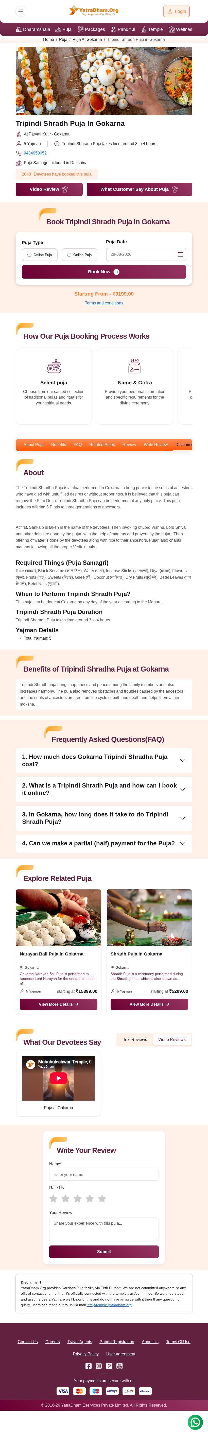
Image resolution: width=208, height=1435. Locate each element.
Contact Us (28, 1342)
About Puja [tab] (34, 444)
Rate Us (56, 1188)
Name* (55, 1164)
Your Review (60, 1212)
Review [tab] (129, 444)
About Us (150, 1342)
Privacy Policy (86, 1354)
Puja (67, 29)
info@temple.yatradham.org (109, 1305)
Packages (95, 29)
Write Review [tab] (156, 444)
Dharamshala (36, 29)
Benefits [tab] (58, 444)
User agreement (120, 1354)
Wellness (185, 29)
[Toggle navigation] (21, 11)
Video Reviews (172, 1039)
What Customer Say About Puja (134, 189)
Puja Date (116, 241)
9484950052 (35, 153)
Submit (104, 1252)
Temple (155, 29)
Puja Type (32, 242)
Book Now (99, 271)
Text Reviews (135, 1039)
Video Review (44, 189)
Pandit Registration (117, 1342)
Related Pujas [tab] (102, 444)
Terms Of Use (178, 1342)
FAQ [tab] (78, 444)
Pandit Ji (126, 29)
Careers (52, 1342)
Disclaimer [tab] (185, 444)
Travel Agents (79, 1342)
